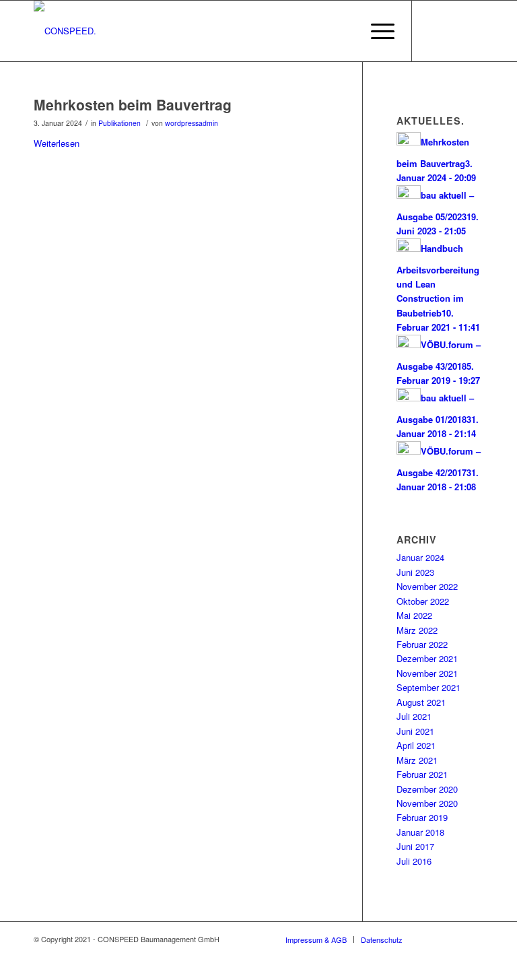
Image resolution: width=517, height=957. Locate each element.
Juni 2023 (415, 572)
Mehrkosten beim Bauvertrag (133, 104)
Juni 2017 (415, 846)
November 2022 (427, 586)
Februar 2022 (422, 644)
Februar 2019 (422, 817)
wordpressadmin (191, 123)
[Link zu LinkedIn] (433, 31)
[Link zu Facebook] (473, 31)
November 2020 (427, 803)
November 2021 (427, 673)
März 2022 (417, 630)
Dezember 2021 (427, 658)
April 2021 (416, 745)
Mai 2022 (414, 615)
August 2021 (421, 702)
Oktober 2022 (423, 601)
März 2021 (417, 760)
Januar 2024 (420, 557)
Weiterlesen (56, 143)
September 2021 (428, 687)
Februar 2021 (422, 774)
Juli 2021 (414, 716)
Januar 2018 (420, 832)
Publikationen (119, 123)
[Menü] (375, 31)
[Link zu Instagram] (453, 31)
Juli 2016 (414, 861)
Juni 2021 (415, 731)
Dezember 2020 (427, 789)
